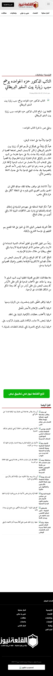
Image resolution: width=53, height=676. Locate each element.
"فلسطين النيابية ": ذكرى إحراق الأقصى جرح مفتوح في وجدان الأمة (20, 509)
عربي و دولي (24, 12)
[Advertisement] (26, 42)
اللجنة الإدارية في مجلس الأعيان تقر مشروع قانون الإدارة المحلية (20, 493)
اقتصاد (35, 12)
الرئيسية (47, 74)
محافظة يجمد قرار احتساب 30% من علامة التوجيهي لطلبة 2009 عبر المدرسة (20, 461)
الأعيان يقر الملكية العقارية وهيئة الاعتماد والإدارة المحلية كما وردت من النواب (20, 444)
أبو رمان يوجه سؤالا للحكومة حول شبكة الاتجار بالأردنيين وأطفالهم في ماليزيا (21, 477)
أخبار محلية (45, 12)
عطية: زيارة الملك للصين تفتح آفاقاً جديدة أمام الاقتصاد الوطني (20, 522)
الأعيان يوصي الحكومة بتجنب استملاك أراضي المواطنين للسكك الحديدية (20, 429)
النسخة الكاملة (8, 4)
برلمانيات (13, 12)
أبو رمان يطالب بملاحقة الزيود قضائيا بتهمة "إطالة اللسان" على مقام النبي (20, 413)
